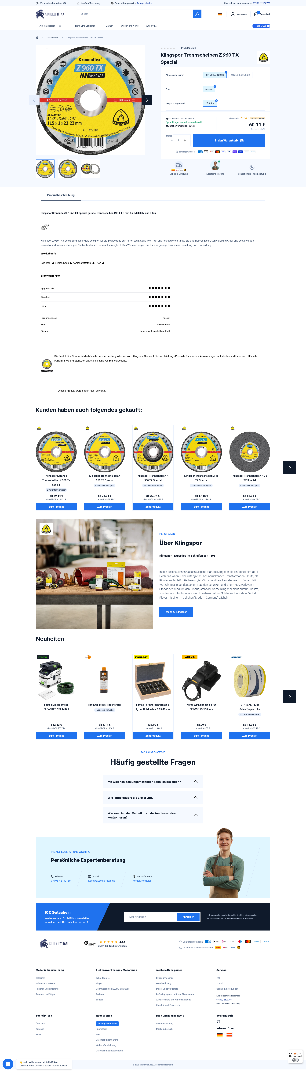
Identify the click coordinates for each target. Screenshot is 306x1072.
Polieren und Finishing (47, 989)
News (38, 1034)
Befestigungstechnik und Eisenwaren (175, 994)
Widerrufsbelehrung (106, 1045)
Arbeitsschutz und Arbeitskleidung (173, 999)
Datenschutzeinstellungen (109, 1050)
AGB (98, 1034)
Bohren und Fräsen (45, 983)
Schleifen (40, 978)
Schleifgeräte (103, 978)
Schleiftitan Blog (164, 1023)
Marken (109, 26)
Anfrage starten (144, 3)
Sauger (99, 999)
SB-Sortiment (52, 38)
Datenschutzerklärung (107, 1040)
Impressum (101, 1029)
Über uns (40, 1023)
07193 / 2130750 (261, 3)
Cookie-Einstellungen (227, 989)
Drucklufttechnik (164, 978)
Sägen (99, 983)
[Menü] (301, 1052)
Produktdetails (188, 48)
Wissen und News (129, 26)
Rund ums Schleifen (85, 26)
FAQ (218, 978)
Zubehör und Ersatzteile (168, 1005)
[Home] (37, 37)
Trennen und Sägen (45, 994)
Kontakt (220, 983)
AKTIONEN (151, 26)
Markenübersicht (164, 1029)
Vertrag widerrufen (107, 1023)
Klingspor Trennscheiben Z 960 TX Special (84, 38)
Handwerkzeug (163, 983)
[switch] (295, 1060)
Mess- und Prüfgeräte (167, 989)
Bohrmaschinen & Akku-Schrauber (113, 989)
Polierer (100, 994)
